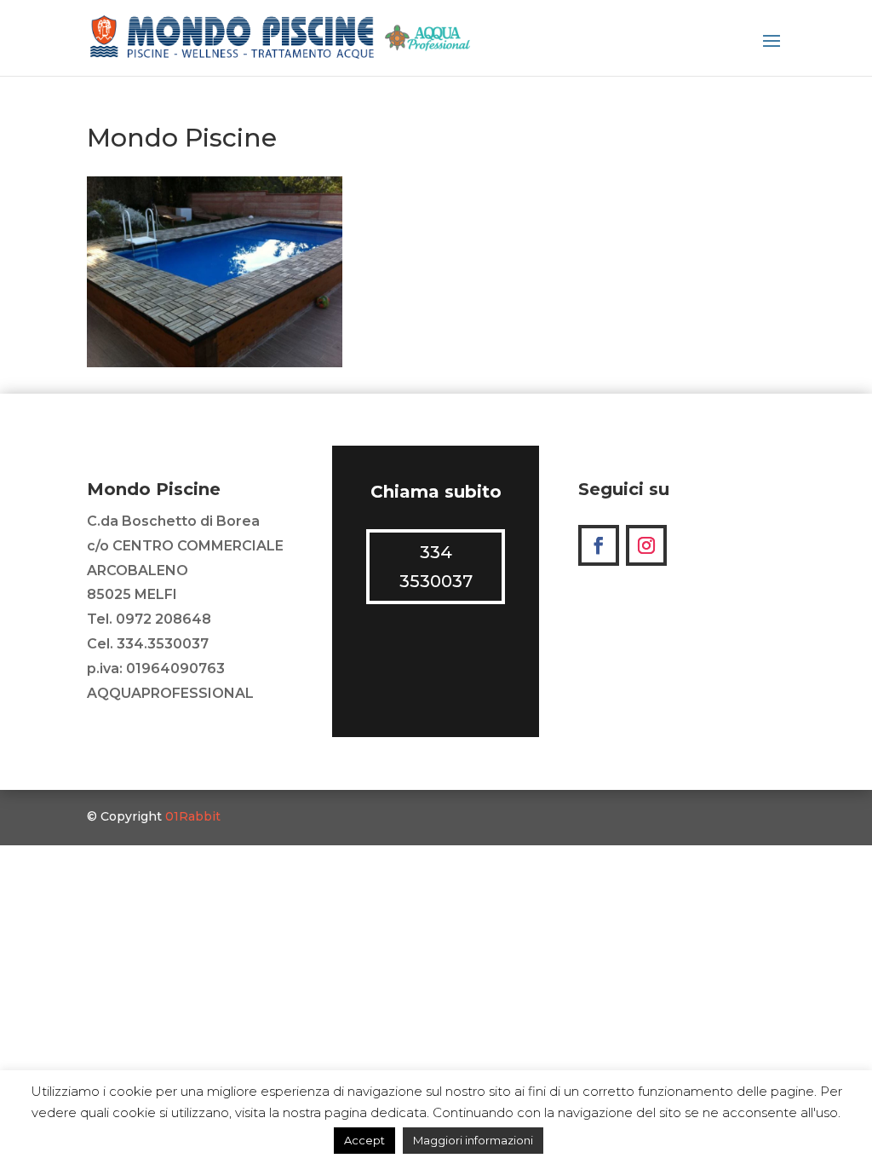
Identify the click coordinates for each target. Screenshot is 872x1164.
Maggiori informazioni (473, 1140)
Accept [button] (364, 1140)
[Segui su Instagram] (646, 545)
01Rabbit (193, 816)
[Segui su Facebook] (598, 545)
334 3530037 (436, 566)
